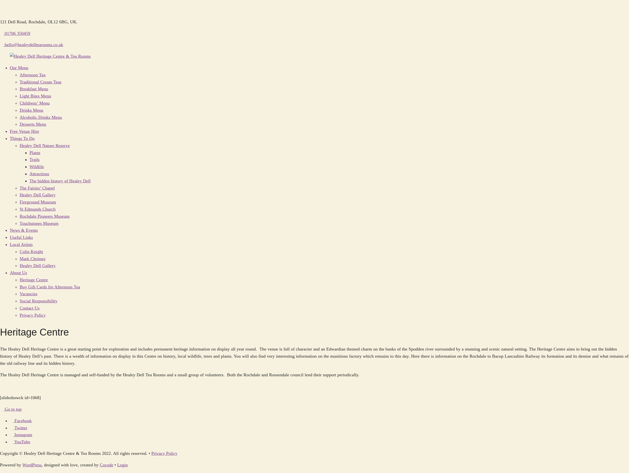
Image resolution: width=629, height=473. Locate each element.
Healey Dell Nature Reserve (45, 145)
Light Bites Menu (35, 96)
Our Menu (19, 67)
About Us (18, 272)
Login (122, 464)
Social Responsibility (38, 300)
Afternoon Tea (32, 74)
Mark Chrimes (32, 258)
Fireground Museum (38, 202)
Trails (34, 159)
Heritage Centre (34, 279)
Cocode (106, 464)
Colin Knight (31, 251)
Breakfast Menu (34, 88)
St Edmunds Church (38, 209)
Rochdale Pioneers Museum (45, 216)
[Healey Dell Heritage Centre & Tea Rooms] (50, 56)
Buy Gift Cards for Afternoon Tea (50, 286)
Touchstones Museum (39, 223)
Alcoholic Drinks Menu (41, 117)
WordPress (32, 464)
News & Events (24, 230)
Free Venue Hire (24, 131)
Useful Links (21, 237)
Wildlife (36, 166)
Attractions (39, 173)
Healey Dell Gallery (38, 194)
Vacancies (28, 293)
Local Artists (21, 244)
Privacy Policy (33, 315)
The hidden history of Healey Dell (60, 180)
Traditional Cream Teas (40, 82)
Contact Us (30, 308)
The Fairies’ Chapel (37, 188)
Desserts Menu (33, 124)
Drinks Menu (31, 110)
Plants (34, 152)
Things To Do (22, 138)
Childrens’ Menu (35, 103)
